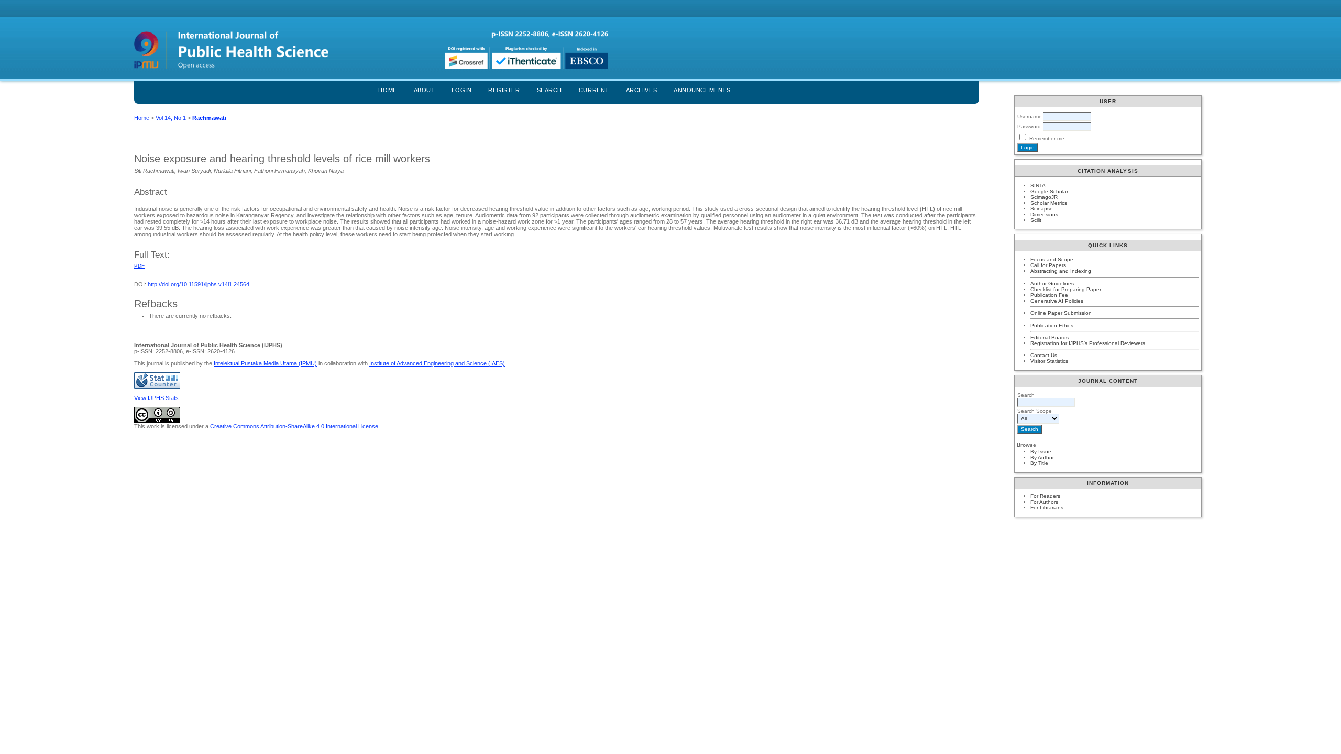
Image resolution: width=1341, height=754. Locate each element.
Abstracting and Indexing (1060, 271)
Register (504, 90)
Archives (641, 90)
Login (461, 90)
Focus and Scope (1051, 259)
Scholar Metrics (1048, 203)
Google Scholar (1049, 191)
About (424, 90)
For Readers (1045, 496)
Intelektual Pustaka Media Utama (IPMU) (265, 363)
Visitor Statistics (1049, 361)
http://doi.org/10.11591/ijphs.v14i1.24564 (198, 284)
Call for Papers (1048, 265)
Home (387, 90)
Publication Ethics (1051, 325)
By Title (1039, 463)
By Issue (1040, 451)
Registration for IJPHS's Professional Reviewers (1087, 343)
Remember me (1046, 138)
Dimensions (1044, 214)
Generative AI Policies (1056, 301)
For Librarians (1046, 508)
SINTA (1038, 185)
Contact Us (1043, 355)
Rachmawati (209, 118)
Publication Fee (1049, 295)
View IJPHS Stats (156, 398)
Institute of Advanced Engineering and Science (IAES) (437, 363)
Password (1029, 126)
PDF (139, 266)
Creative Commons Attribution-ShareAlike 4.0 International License (294, 426)
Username (1029, 116)
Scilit (1035, 220)
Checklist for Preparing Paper (1065, 289)
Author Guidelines (1052, 283)
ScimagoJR (1044, 197)
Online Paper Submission (1061, 313)
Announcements (702, 90)
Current (594, 90)
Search (549, 90)
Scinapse (1041, 209)
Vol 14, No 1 (171, 118)
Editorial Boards (1049, 337)
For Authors (1044, 502)
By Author (1042, 457)
